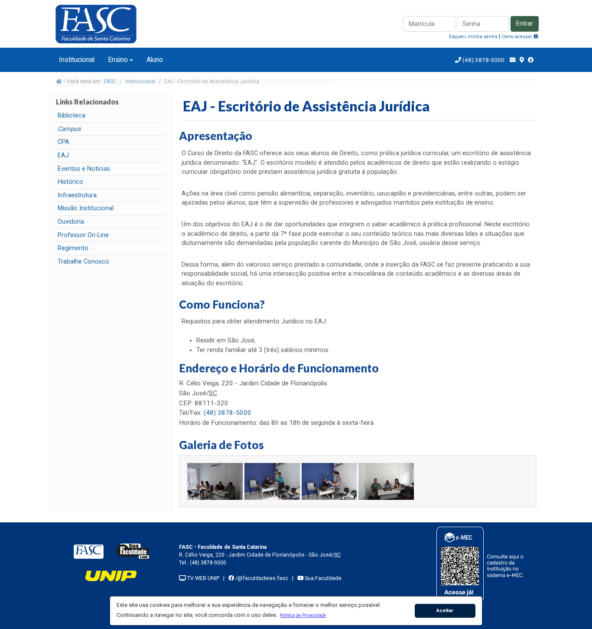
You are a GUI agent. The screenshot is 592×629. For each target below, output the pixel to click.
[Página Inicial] (100, 23)
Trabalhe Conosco (83, 261)
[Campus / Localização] (522, 59)
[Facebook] (531, 59)
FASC (110, 81)
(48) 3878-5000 (482, 59)
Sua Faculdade (322, 578)
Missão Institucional (86, 208)
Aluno (154, 59)
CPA (63, 142)
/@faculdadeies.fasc (261, 578)
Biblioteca (71, 115)
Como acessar (517, 36)
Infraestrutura (77, 195)
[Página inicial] (59, 81)
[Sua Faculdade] (133, 551)
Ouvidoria (71, 221)
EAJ (63, 155)
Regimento (73, 248)
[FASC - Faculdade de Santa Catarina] (88, 551)
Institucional (76, 59)
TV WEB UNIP (202, 578)
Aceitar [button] (444, 610)
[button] (303, 615)
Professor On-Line (83, 235)
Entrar (524, 23)
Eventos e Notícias (84, 169)
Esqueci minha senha (473, 36)
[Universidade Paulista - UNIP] (111, 575)
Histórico (70, 182)
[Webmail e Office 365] (513, 59)
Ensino (118, 59)
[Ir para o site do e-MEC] (481, 564)
